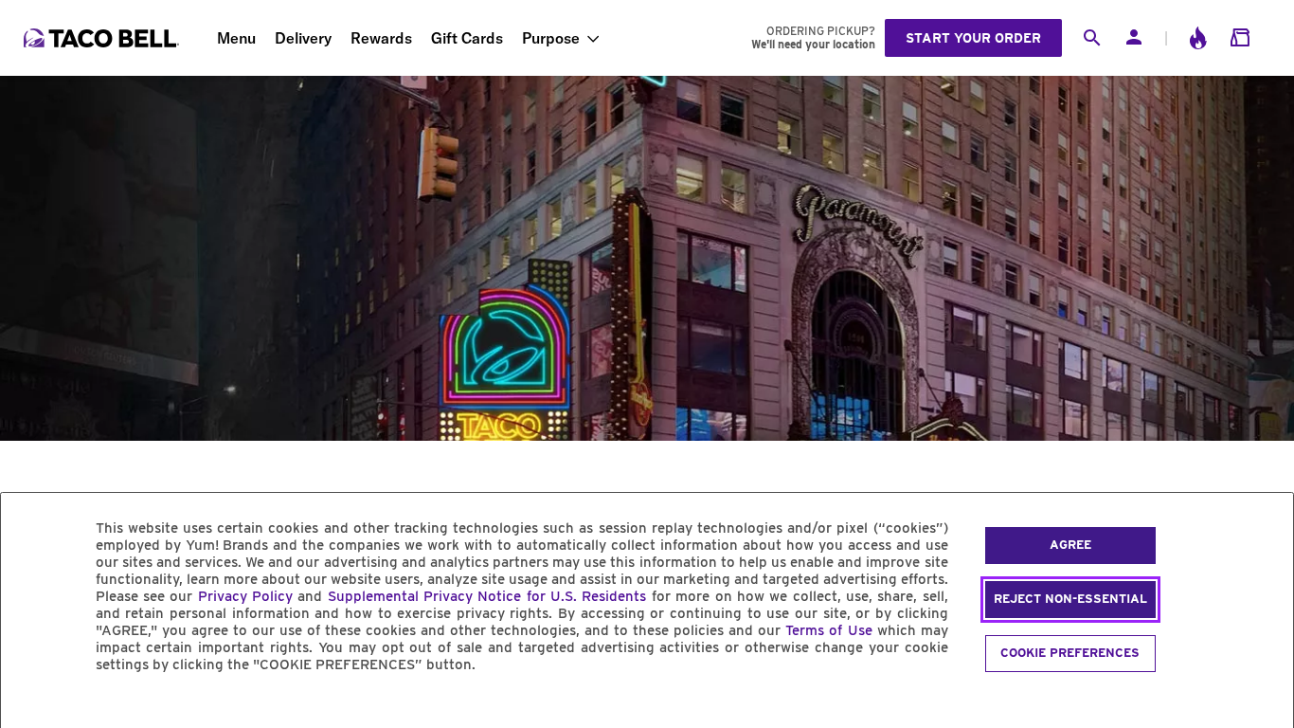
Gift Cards (467, 37)
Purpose (551, 37)
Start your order (973, 38)
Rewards (381, 37)
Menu (236, 37)
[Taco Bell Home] (103, 37)
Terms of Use (828, 630)
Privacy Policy (245, 596)
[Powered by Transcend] (31, 708)
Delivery (303, 37)
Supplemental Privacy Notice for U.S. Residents (487, 596)
